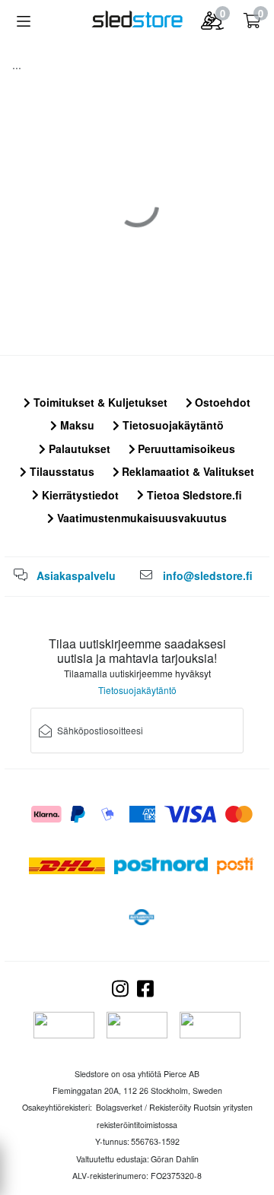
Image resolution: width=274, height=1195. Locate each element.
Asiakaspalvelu (76, 575)
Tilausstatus (60, 471)
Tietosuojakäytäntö (171, 425)
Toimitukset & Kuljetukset (98, 402)
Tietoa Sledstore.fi (193, 494)
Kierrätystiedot (79, 494)
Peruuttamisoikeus (185, 448)
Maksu (75, 425)
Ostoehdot (221, 402)
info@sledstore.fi (208, 575)
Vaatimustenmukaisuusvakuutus (140, 517)
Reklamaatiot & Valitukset (186, 471)
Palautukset (78, 448)
